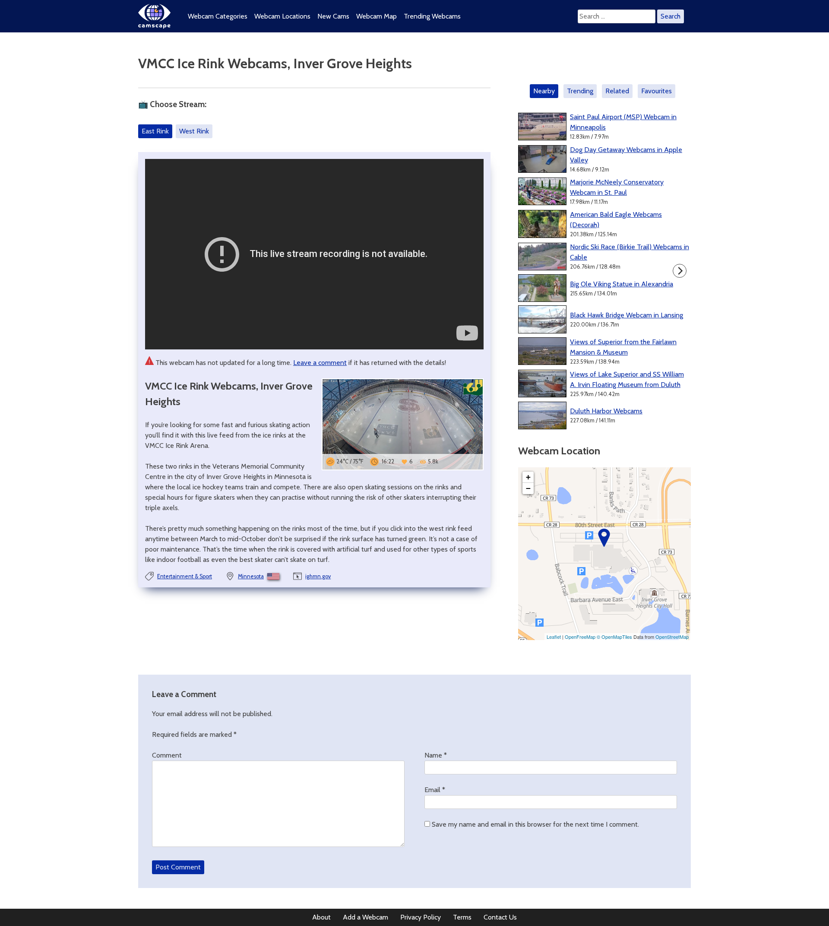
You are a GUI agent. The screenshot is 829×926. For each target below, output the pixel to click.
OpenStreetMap (672, 636)
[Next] (680, 271)
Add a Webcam (365, 917)
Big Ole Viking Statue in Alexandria (621, 284)
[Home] (154, 26)
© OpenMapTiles (614, 636)
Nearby (544, 91)
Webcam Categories (217, 16)
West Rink (194, 131)
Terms (462, 917)
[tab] (546, 91)
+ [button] (528, 477)
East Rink (155, 131)
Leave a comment (320, 362)
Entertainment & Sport (184, 576)
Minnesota (251, 576)
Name (435, 755)
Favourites (656, 91)
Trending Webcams (432, 16)
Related (617, 91)
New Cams (333, 16)
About (321, 917)
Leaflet (554, 636)
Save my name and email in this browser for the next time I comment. (535, 824)
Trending (580, 91)
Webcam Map (376, 16)
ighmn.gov (318, 576)
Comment (167, 755)
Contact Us (500, 917)
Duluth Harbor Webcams (606, 411)
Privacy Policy (420, 917)
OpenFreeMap (580, 636)
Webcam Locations (282, 16)
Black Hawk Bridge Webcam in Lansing (626, 315)
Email (434, 790)
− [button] (528, 488)
